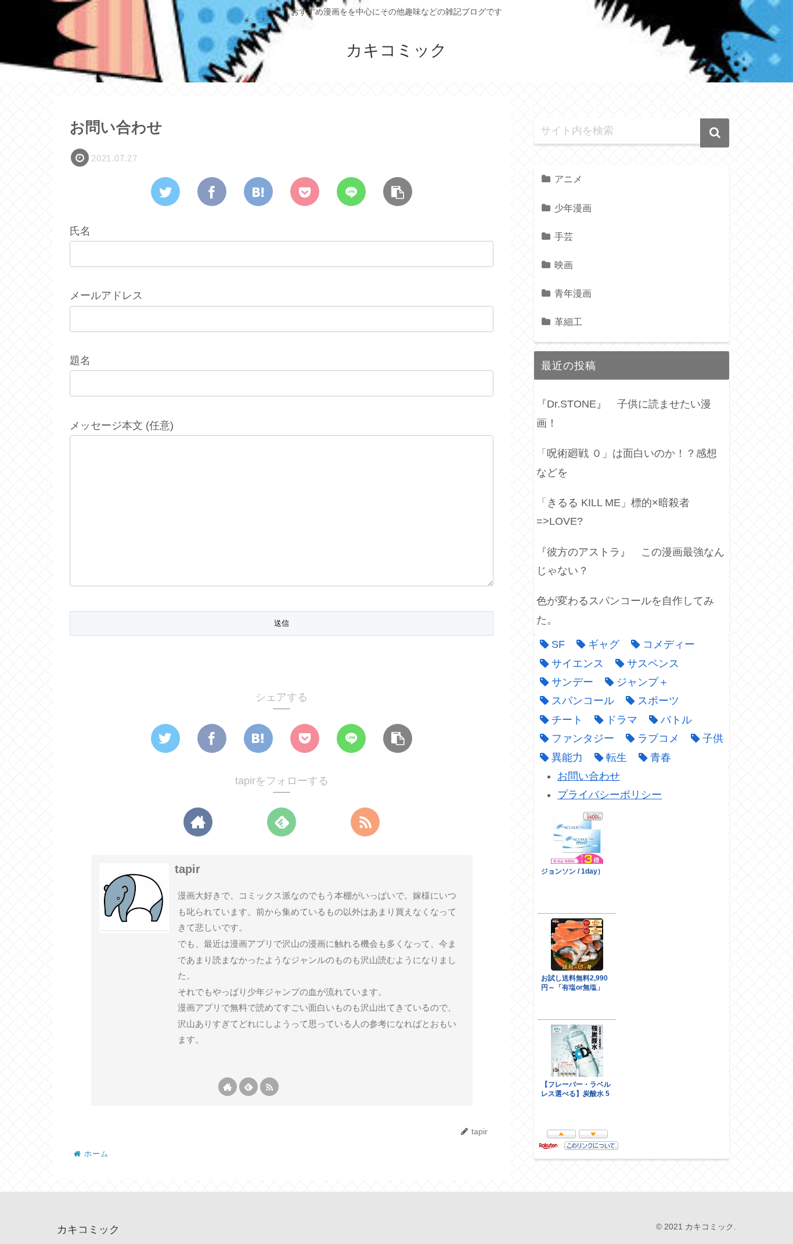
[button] (714, 132)
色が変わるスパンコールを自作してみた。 (625, 610)
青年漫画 (573, 293)
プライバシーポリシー (609, 795)
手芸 (563, 236)
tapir (187, 869)
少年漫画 (573, 208)
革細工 (568, 321)
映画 (563, 264)
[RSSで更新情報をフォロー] (365, 821)
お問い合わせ (588, 776)
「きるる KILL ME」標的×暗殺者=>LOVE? (613, 512)
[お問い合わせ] (258, 191)
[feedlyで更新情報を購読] (281, 821)
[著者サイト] (197, 821)
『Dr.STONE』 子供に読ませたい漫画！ (623, 413)
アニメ (568, 179)
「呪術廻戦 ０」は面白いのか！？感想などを (626, 463)
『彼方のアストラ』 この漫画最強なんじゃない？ (630, 561)
